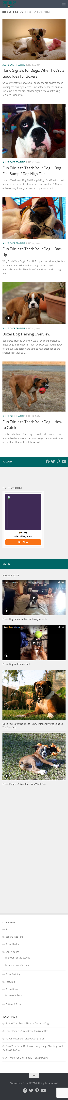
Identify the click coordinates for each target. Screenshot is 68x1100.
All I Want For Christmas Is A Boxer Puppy (26, 1057)
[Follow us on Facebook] (48, 461)
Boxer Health (12, 944)
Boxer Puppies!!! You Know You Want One (24, 784)
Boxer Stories (12, 951)
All (4, 65)
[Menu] (64, 4)
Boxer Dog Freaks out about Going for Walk (24, 619)
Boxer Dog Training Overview (26, 334)
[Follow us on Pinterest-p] (58, 461)
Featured (10, 981)
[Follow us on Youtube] (64, 461)
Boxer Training (16, 65)
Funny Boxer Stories (18, 965)
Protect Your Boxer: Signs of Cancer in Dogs (27, 1023)
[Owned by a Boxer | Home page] (11, 4)
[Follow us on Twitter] (53, 461)
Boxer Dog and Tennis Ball (16, 664)
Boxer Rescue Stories (19, 957)
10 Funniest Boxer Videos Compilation (25, 1038)
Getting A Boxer (13, 1004)
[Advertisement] (15, 853)
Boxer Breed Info (14, 936)
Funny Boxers (12, 989)
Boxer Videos (15, 995)
